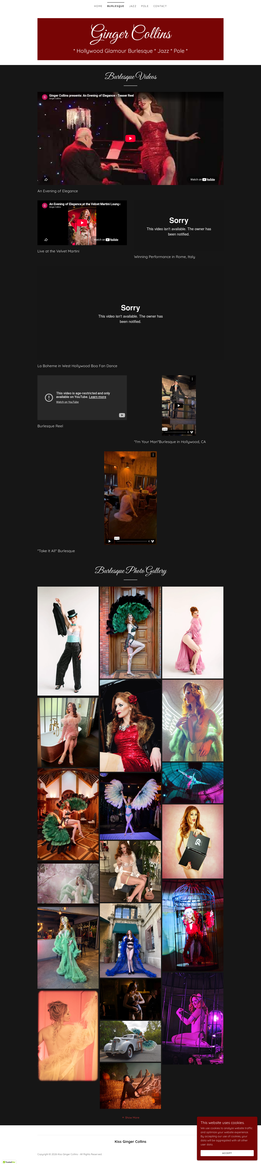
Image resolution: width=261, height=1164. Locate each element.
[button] (130, 1117)
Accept (227, 1153)
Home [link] (98, 6)
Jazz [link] (132, 6)
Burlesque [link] (115, 6)
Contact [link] (160, 6)
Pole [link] (145, 6)
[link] (131, 37)
